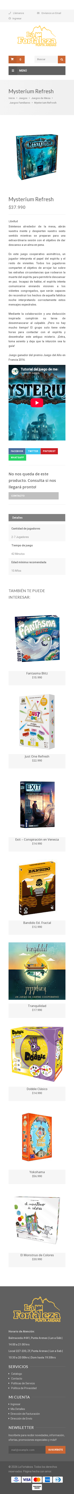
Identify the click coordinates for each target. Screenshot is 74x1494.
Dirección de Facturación (25, 1413)
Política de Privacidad (24, 1388)
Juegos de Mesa (40, 98)
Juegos (23, 98)
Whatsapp (17, 457)
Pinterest (49, 451)
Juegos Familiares (19, 102)
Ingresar (17, 18)
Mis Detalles (18, 1409)
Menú (23, 70)
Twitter (33, 451)
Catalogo (16, 1373)
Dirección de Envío (21, 1418)
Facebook (17, 451)
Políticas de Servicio (23, 1383)
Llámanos (18, 13)
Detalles (17, 517)
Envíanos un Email (51, 13)
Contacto (17, 495)
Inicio (12, 98)
